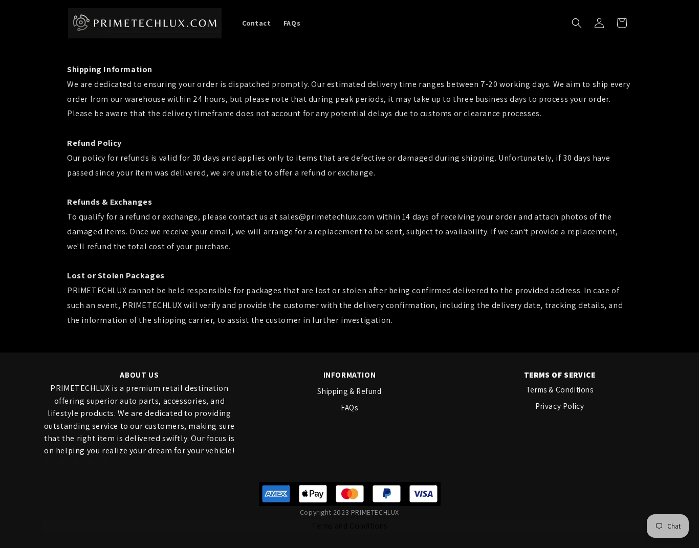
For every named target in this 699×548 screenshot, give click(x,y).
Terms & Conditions (560, 389)
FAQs (349, 407)
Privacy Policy (559, 406)
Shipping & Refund (349, 391)
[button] (576, 23)
